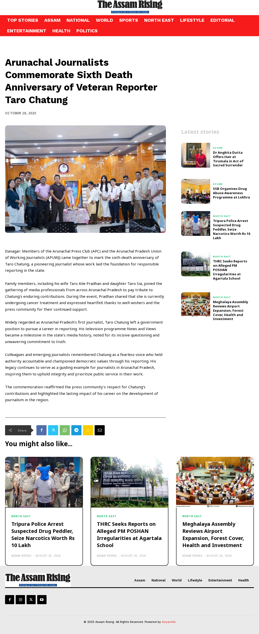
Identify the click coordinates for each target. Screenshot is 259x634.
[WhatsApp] (65, 430)
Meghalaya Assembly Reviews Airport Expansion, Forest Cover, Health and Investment (230, 310)
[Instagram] (20, 599)
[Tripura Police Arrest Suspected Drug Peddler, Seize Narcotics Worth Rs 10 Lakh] (195, 223)
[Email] (100, 430)
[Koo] (88, 430)
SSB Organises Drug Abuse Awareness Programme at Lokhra (231, 192)
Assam (218, 148)
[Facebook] (41, 430)
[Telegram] (76, 430)
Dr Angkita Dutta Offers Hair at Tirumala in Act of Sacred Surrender (228, 159)
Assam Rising (21, 555)
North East (222, 216)
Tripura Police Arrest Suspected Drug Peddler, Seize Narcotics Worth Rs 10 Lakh (231, 229)
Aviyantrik (169, 622)
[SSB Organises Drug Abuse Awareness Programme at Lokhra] (195, 191)
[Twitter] (53, 430)
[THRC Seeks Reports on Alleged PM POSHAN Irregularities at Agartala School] (195, 264)
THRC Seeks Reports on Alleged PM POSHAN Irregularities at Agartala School (129, 534)
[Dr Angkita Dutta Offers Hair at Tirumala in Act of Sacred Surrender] (195, 155)
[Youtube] (41, 599)
